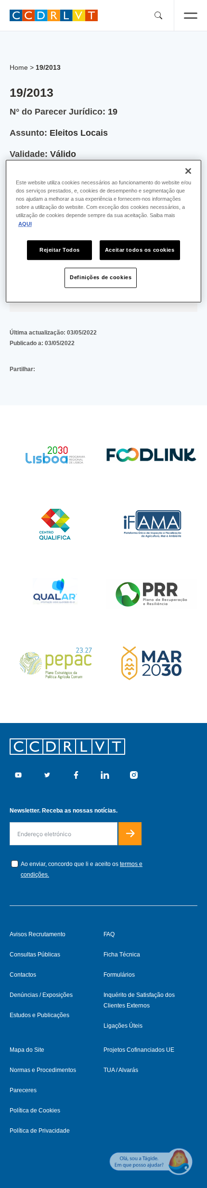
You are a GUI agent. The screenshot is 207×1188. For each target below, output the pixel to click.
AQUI (25, 224)
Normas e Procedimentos (43, 1070)
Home (19, 67)
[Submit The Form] (130, 833)
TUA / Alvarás (121, 1070)
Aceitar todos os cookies (140, 250)
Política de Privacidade (40, 1130)
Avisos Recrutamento (37, 934)
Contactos (23, 974)
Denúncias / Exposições (41, 995)
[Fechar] (188, 170)
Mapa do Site (27, 1049)
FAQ (109, 934)
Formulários (119, 974)
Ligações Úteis (123, 1025)
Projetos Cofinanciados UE (139, 1049)
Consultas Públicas (35, 954)
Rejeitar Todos (59, 250)
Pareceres (23, 1090)
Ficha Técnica (122, 954)
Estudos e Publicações (39, 1015)
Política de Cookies (35, 1110)
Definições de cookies (100, 278)
